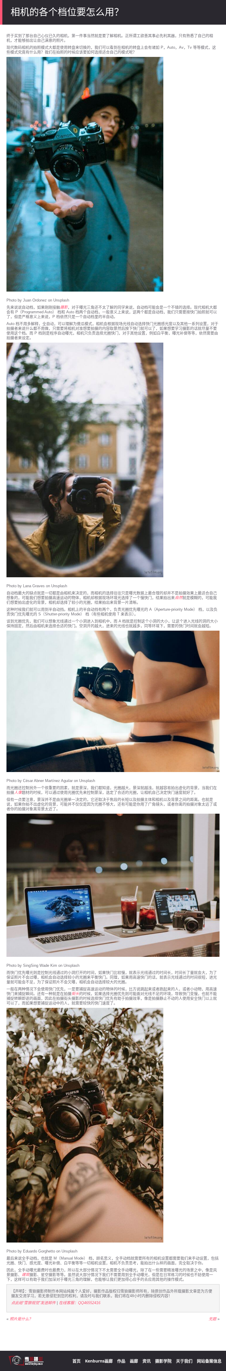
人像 (18, 792)
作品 (121, 1361)
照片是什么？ (21, 1319)
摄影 (64, 307)
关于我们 (184, 1361)
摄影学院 (163, 1361)
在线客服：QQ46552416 (79, 1303)
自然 (178, 597)
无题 (212, 1319)
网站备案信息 (209, 1361)
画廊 (134, 1361)
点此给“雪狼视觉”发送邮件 (33, 1303)
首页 (76, 1361)
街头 (75, 993)
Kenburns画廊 (99, 1361)
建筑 (25, 1274)
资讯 (146, 1361)
